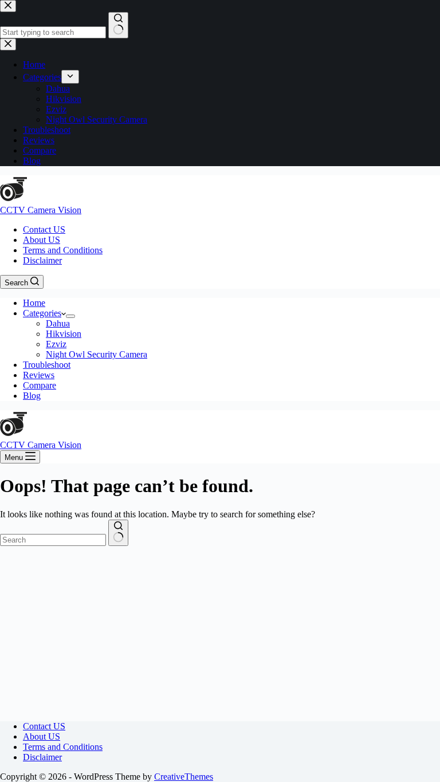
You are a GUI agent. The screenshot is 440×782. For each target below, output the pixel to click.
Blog (32, 395)
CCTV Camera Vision (40, 210)
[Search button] (118, 533)
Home (34, 303)
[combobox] (53, 540)
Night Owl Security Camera (96, 354)
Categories (42, 313)
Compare (39, 385)
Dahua (58, 323)
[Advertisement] (220, 632)
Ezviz (56, 344)
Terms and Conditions (63, 250)
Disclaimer (42, 260)
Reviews (38, 375)
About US (41, 240)
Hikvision (63, 334)
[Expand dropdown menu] (70, 316)
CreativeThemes (183, 776)
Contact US (44, 229)
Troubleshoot (46, 365)
